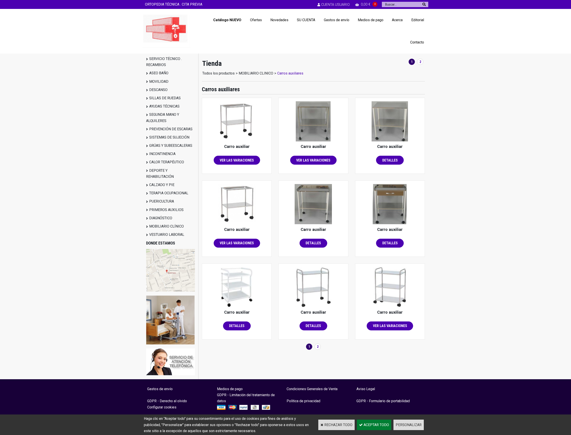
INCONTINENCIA (162, 154)
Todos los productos (218, 73)
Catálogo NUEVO (227, 20)
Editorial (417, 20)
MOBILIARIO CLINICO (256, 73)
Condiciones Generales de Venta (312, 389)
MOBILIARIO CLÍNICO (166, 226)
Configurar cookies (161, 407)
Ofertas (256, 20)
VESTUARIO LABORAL (166, 234)
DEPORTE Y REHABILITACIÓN (160, 173)
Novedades (279, 20)
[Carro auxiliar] (237, 140)
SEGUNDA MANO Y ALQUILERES (162, 117)
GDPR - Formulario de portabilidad (383, 401)
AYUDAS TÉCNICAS (164, 106)
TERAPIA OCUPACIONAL (168, 193)
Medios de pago (370, 20)
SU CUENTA (306, 20)
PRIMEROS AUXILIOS (166, 210)
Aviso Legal (365, 389)
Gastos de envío (336, 20)
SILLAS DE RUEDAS (165, 98)
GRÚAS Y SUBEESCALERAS (170, 145)
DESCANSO (158, 90)
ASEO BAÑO (158, 73)
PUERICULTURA (161, 201)
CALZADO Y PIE (161, 185)
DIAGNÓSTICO (160, 218)
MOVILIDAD (158, 81)
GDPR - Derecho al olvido (167, 401)
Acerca (397, 20)
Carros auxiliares (290, 73)
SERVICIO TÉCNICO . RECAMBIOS (164, 62)
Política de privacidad (303, 401)
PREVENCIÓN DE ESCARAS (170, 129)
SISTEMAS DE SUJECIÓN (169, 137)
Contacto (417, 42)
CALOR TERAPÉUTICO (166, 162)
